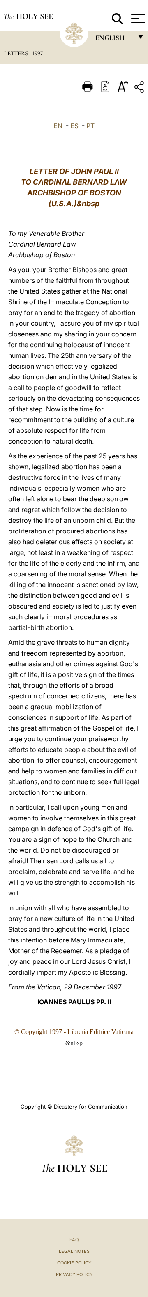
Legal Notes (74, 1251)
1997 (37, 53)
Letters (17, 53)
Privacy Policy (74, 1274)
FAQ (74, 1240)
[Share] (140, 88)
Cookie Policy (74, 1263)
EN (57, 126)
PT (90, 126)
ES (74, 126)
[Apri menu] (137, 19)
